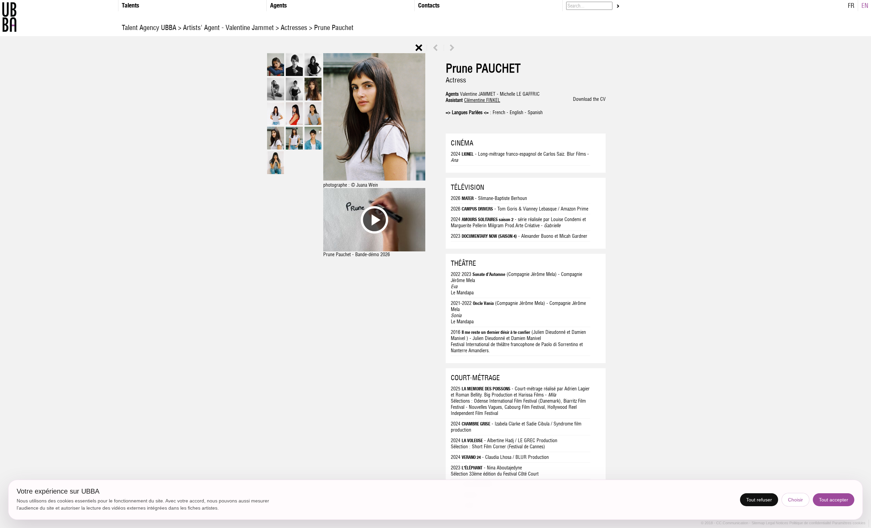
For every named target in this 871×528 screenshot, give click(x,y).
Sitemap (759, 523)
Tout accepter (833, 499)
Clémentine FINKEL (482, 100)
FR (851, 6)
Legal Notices (777, 523)
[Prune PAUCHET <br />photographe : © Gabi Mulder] (313, 99)
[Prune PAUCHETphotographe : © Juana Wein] (374, 179)
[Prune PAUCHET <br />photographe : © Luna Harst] (275, 74)
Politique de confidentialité (810, 523)
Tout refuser (759, 499)
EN (864, 6)
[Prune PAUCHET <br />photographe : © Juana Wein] (275, 123)
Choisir (795, 499)
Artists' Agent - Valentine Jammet (228, 27)
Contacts (429, 5)
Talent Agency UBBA (150, 27)
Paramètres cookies (849, 523)
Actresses (294, 27)
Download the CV (589, 99)
